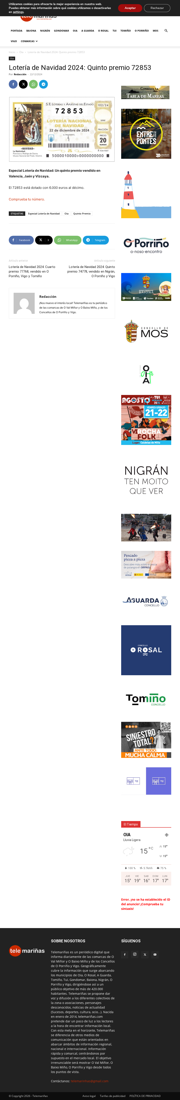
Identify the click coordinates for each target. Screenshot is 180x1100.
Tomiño (126, 30)
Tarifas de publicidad (112, 1096)
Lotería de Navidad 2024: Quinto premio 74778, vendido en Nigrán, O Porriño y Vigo (91, 271)
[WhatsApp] (33, 84)
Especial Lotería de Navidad (44, 213)
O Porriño (142, 30)
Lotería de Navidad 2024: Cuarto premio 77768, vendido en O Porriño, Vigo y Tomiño (32, 271)
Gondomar (61, 30)
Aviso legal (89, 1096)
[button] (166, 31)
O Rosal (103, 30)
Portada (16, 30)
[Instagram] (134, 954)
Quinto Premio (82, 213)
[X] (23, 84)
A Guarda (87, 30)
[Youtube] (154, 954)
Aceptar (130, 8)
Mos (155, 30)
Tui (115, 30)
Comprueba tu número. (27, 199)
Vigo (14, 41)
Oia (75, 30)
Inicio (12, 52)
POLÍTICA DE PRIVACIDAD (145, 1096)
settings (18, 12)
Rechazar (157, 8)
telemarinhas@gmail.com (89, 1081)
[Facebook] (13, 84)
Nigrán (45, 30)
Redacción (20, 74)
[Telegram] (43, 84)
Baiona (31, 30)
